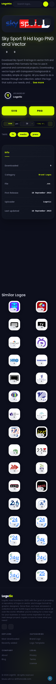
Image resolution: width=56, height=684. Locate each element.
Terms (33, 659)
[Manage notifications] (50, 678)
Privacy (33, 655)
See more (38, 82)
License (33, 663)
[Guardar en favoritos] (47, 22)
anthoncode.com (23, 679)
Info (7, 152)
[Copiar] (50, 123)
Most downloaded (10, 639)
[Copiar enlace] (39, 22)
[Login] (51, 4)
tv (13, 134)
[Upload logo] (45, 4)
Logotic (12, 675)
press (35, 134)
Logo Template (37, 643)
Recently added (9, 643)
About (5, 655)
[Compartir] (31, 22)
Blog (4, 659)
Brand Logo (35, 639)
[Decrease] (22, 124)
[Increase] (32, 124)
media (23, 134)
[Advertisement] (28, 258)
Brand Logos (45, 175)
